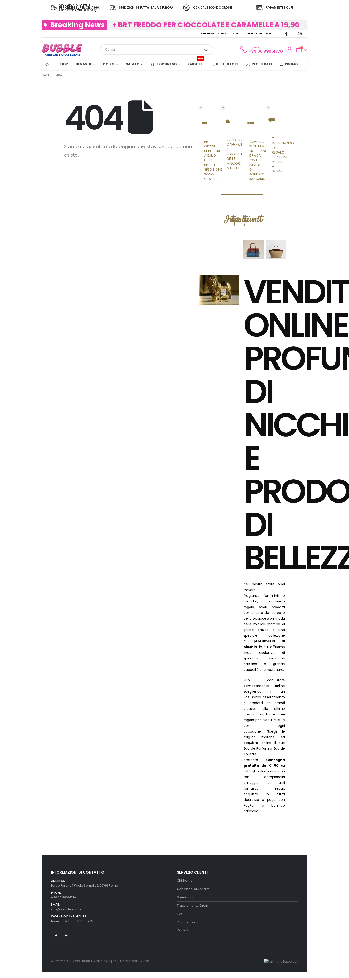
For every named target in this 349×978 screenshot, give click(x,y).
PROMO (291, 64)
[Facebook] (286, 34)
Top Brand (166, 64)
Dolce (109, 64)
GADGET (195, 62)
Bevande (84, 64)
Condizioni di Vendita (193, 889)
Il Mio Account (229, 33)
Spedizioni (185, 897)
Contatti (183, 930)
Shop (63, 64)
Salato (133, 64)
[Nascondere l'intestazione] (62, 49)
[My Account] (289, 50)
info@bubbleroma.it (66, 909)
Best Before (227, 64)
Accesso (266, 33)
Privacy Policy (187, 922)
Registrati (262, 64)
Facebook (56, 935)
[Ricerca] (206, 49)
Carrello (250, 33)
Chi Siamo (208, 33)
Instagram (66, 935)
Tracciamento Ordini (193, 905)
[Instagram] (300, 34)
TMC (180, 914)
